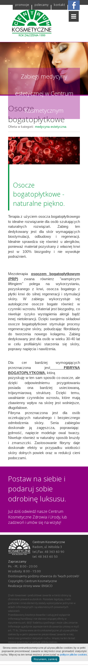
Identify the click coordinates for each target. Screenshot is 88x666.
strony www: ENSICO (38, 586)
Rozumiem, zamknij (45, 659)
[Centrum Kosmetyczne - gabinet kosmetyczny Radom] (31, 25)
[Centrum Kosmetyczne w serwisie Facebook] (74, 5)
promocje (22, 5)
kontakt (59, 5)
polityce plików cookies (73, 654)
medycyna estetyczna (50, 127)
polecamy (41, 5)
